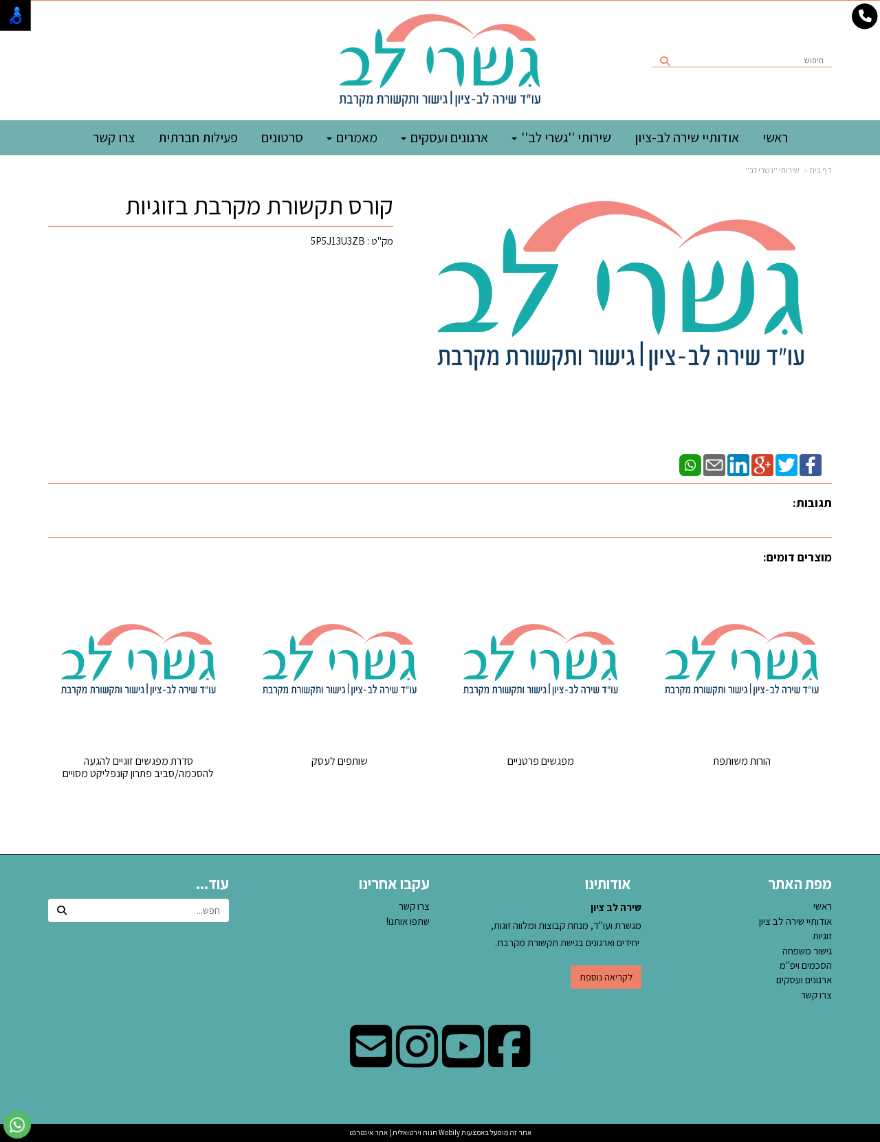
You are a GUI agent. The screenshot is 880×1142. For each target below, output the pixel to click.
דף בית (821, 170)
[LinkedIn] (738, 464)
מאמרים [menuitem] (355, 137)
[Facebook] (811, 464)
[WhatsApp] (690, 464)
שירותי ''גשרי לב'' (772, 170)
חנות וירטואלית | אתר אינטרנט (393, 1132)
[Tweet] (787, 464)
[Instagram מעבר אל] (417, 1060)
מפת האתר (800, 883)
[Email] (714, 464)
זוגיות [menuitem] (822, 935)
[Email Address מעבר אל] (371, 1060)
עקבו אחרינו (394, 883)
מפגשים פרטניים (540, 761)
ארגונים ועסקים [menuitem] (448, 137)
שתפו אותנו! (408, 921)
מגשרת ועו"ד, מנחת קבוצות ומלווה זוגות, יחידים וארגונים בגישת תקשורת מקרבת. (566, 925)
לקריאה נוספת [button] (606, 977)
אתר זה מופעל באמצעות (440, 1132)
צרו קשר (414, 906)
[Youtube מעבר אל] (463, 1060)
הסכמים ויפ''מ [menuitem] (806, 965)
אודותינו (608, 883)
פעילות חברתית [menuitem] (198, 137)
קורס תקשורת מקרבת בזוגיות (259, 205)
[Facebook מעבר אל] (509, 1060)
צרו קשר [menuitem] (114, 137)
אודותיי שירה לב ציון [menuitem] (795, 921)
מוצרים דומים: (797, 557)
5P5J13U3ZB (338, 240)
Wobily (448, 1132)
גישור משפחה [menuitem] (807, 950)
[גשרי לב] (439, 60)
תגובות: (812, 503)
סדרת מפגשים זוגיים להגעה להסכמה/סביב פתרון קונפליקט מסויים (138, 767)
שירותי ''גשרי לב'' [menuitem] (564, 137)
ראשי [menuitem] (775, 137)
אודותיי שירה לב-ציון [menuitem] (687, 137)
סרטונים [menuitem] (282, 137)
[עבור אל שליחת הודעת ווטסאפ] (17, 1125)
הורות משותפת (742, 761)
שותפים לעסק (339, 761)
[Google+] (762, 464)
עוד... (212, 883)
